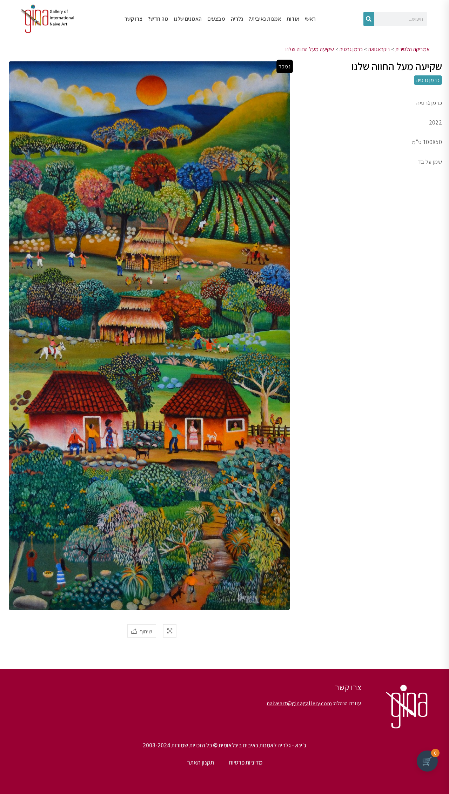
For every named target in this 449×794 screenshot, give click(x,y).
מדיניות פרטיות (245, 762)
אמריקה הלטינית (412, 49)
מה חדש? (158, 18)
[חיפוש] (368, 19)
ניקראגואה (379, 49)
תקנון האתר (200, 762)
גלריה (237, 18)
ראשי (310, 18)
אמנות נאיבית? (265, 18)
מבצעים (216, 18)
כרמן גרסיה (351, 49)
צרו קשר (133, 18)
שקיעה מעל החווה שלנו (310, 49)
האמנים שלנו (188, 18)
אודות (293, 18)
